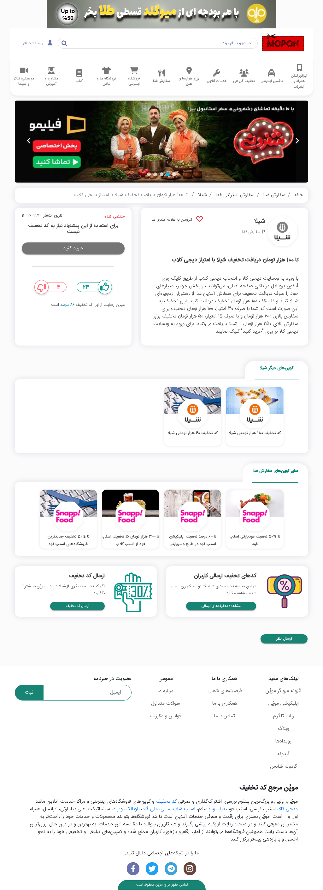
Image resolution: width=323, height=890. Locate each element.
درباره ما (165, 691)
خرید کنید (73, 248)
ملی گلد (150, 809)
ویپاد (118, 809)
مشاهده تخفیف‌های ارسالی (221, 606)
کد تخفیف (166, 801)
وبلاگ (283, 728)
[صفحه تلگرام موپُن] (171, 868)
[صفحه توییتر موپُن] (152, 868)
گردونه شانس (283, 766)
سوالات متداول (165, 703)
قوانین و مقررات (165, 716)
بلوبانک (132, 809)
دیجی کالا (288, 809)
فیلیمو (219, 809)
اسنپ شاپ (184, 809)
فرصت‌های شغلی (225, 691)
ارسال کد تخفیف (77, 606)
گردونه (283, 754)
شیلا (202, 195)
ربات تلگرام (283, 716)
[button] (174, 174)
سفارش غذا (274, 195)
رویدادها (283, 741)
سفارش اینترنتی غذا (235, 195)
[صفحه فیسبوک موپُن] (133, 868)
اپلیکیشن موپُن (283, 703)
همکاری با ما (224, 703)
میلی (165, 809)
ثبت (29, 692)
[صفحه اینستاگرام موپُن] (189, 868)
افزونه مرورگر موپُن (283, 691)
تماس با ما (224, 716)
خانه (298, 195)
